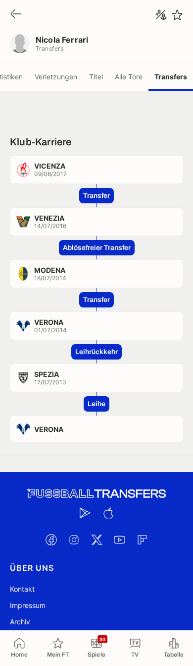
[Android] (85, 512)
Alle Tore (129, 76)
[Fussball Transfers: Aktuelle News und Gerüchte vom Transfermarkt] (96, 493)
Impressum (28, 605)
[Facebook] (51, 539)
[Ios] (107, 512)
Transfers (170, 76)
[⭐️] (177, 15)
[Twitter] (96, 539)
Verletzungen (56, 76)
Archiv (20, 621)
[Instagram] (73, 539)
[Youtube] (119, 539)
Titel (96, 76)
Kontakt (22, 589)
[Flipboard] (142, 539)
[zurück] (16, 14)
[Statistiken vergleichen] (161, 15)
